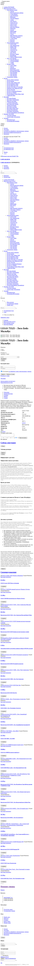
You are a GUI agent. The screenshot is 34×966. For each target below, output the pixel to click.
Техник (12, 30)
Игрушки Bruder (11, 98)
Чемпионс (13, 28)
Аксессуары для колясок (13, 117)
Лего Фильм (13, 75)
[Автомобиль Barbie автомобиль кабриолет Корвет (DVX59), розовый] (17, 639)
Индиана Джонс (14, 54)
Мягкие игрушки (11, 101)
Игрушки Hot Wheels (12, 104)
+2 (7, 437)
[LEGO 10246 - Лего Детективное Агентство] (13, 699)
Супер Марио (13, 14)
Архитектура (13, 50)
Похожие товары (8, 887)
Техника (6, 118)
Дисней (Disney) (14, 18)
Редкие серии (10, 64)
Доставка (6, 129)
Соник (12, 20)
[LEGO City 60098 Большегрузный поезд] (12, 744)
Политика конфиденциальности (12, 132)
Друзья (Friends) (14, 61)
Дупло (12, 34)
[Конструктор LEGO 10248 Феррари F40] (12, 841)
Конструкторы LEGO (9, 8)
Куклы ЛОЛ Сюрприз (13, 79)
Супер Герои (13, 38)
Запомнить (5, 955)
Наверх (3, 890)
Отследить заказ (8, 909)
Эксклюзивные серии (13, 42)
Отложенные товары (12, 303)
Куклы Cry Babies (11, 92)
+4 (14, 437)
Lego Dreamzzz (14, 15)
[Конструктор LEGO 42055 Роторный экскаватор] (14, 654)
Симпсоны (13, 51)
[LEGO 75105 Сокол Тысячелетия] (10, 855)
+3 (11, 437)
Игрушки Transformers (13, 99)
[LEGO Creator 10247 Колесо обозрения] (12, 575)
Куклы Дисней (11, 89)
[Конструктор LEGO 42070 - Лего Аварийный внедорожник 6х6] (17, 715)
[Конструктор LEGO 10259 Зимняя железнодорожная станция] (17, 622)
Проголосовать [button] (23, 437)
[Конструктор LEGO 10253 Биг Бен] (11, 685)
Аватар (12, 11)
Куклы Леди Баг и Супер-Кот (15, 87)
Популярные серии (12, 10)
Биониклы (13, 68)
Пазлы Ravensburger (12, 109)
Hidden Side (13, 47)
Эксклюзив (13, 48)
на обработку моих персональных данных (20, 371)
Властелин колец (14, 69)
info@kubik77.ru (8, 897)
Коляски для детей (9, 114)
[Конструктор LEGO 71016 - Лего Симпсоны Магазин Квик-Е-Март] (17, 606)
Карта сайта (7, 921)
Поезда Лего (13, 25)
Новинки (6, 175)
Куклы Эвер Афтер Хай (13, 82)
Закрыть (3, 374)
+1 (3, 437)
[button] (1, 588)
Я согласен (16, 371)
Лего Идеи (13, 52)
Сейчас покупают (8, 443)
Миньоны (12, 17)
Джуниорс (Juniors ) (15, 37)
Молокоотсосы (11, 119)
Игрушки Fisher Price (12, 108)
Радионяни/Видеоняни (13, 121)
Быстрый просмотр (6, 577)
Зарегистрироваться (10, 958)
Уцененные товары (12, 77)
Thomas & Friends (11, 105)
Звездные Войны (14, 27)
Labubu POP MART (9, 7)
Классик (12, 40)
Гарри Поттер (14, 22)
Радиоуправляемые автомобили (15, 112)
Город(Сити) (13, 24)
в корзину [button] (3, 586)
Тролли (12, 67)
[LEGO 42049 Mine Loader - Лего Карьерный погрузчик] (16, 758)
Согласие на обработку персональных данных (16, 131)
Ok (1, 963)
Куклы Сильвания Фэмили (14, 91)
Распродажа (7, 177)
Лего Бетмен (13, 74)
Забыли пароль (5, 957)
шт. (9, 148)
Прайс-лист (10, 305)
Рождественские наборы (16, 12)
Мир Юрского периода (16, 35)
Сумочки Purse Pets (12, 102)
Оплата (6, 128)
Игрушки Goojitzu (12, 107)
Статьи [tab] (6, 398)
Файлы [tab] (6, 396)
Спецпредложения (8, 572)
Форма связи (7, 922)
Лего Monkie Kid (14, 45)
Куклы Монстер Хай (12, 85)
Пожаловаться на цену (7, 382)
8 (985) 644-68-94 (5, 162)
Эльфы (12, 62)
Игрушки (6, 97)
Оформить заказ (5, 317)
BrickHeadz (13, 55)
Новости (6, 918)
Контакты (6, 134)
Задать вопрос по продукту (8, 381)
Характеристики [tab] (8, 393)
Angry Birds (13, 65)
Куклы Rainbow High (12, 84)
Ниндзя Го (13, 32)
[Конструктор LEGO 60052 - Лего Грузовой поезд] (14, 808)
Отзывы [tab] (6, 395)
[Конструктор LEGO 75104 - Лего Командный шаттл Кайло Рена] (17, 793)
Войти (2, 958)
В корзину (3, 358)
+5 (18, 437)
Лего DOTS (13, 21)
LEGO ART (13, 44)
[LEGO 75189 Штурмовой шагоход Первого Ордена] (15, 589)
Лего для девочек (11, 58)
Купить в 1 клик (10, 374)
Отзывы (6, 920)
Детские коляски (11, 115)
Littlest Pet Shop (11, 95)
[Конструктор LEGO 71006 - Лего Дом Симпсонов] (15, 670)
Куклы (5, 78)
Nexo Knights (13, 72)
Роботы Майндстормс (16, 57)
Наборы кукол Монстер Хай (14, 88)
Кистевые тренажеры (13, 111)
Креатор (12, 41)
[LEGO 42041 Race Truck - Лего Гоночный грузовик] (15, 869)
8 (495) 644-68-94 (5, 159)
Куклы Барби (10, 81)
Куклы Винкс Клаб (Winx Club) (15, 94)
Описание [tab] (6, 392)
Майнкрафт (13, 31)
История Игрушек (15, 71)
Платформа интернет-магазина (11, 964)
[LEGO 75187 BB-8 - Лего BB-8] (10, 731)
